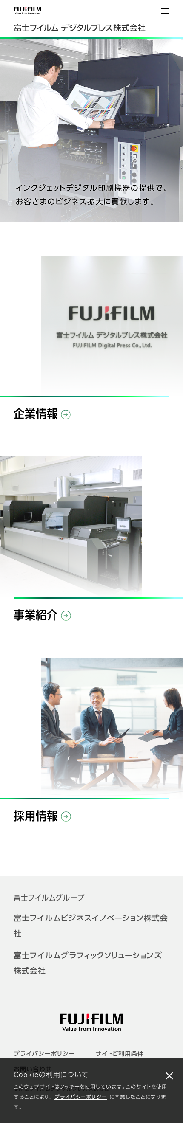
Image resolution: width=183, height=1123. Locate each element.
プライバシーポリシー (80, 1097)
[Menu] (165, 11)
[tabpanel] (91, 130)
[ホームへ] (91, 22)
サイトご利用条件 (119, 1054)
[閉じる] (169, 1075)
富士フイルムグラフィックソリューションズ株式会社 (88, 963)
